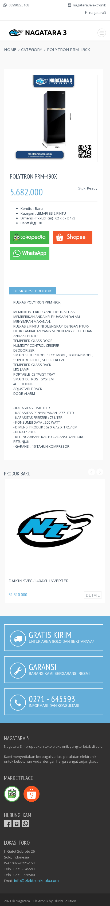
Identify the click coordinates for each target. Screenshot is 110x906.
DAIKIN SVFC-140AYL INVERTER (39, 580)
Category (31, 49)
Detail (93, 595)
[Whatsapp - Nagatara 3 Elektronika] (29, 252)
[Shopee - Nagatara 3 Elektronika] (72, 236)
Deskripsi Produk (32, 290)
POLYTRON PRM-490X (68, 49)
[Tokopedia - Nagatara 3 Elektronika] (29, 236)
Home (10, 49)
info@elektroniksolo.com (36, 880)
